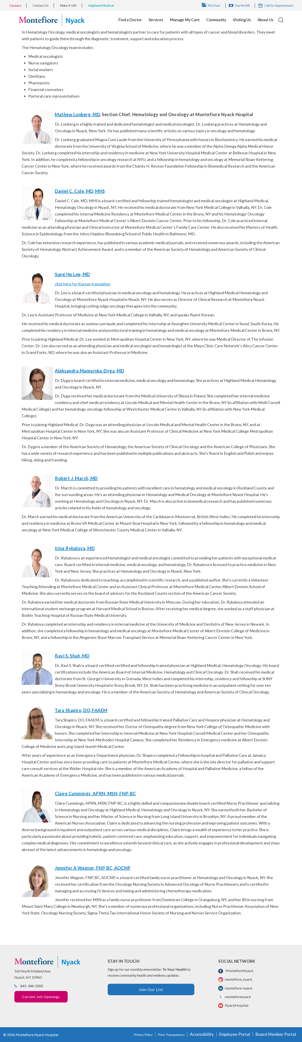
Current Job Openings (41, 997)
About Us (265, 19)
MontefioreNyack (238, 970)
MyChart (214, 5)
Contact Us (41, 5)
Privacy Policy (143, 1034)
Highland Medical (101, 5)
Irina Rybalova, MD (75, 548)
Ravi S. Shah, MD (72, 655)
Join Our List (151, 989)
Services (156, 19)
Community (216, 19)
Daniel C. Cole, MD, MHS (80, 191)
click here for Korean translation (82, 283)
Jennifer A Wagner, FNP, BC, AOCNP (93, 867)
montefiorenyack (237, 997)
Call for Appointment (278, 5)
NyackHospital (236, 1005)
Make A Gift (68, 5)
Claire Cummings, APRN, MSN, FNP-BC (95, 793)
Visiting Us (242, 19)
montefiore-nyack (238, 988)
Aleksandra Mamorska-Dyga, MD (89, 370)
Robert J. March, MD (76, 478)
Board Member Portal (275, 1034)
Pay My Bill (242, 5)
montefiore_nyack (238, 979)
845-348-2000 (31, 986)
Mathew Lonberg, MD (77, 114)
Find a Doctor (130, 19)
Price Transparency (171, 1034)
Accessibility (202, 1034)
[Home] (51, 19)
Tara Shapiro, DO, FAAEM (81, 710)
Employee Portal (234, 1034)
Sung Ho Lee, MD (72, 274)
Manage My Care (185, 19)
